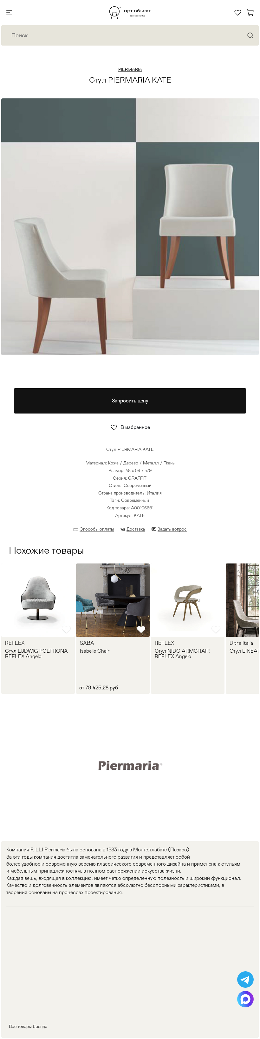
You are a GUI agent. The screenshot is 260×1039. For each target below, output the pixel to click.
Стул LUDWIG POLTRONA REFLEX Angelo (36, 653)
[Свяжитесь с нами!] (245, 979)
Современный (135, 500)
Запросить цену (130, 400)
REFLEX (14, 643)
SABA (87, 643)
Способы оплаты (97, 529)
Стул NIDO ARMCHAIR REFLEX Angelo (182, 653)
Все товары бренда (28, 1026)
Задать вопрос (172, 529)
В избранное (135, 427)
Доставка (136, 529)
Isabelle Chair (95, 651)
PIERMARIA (130, 69)
